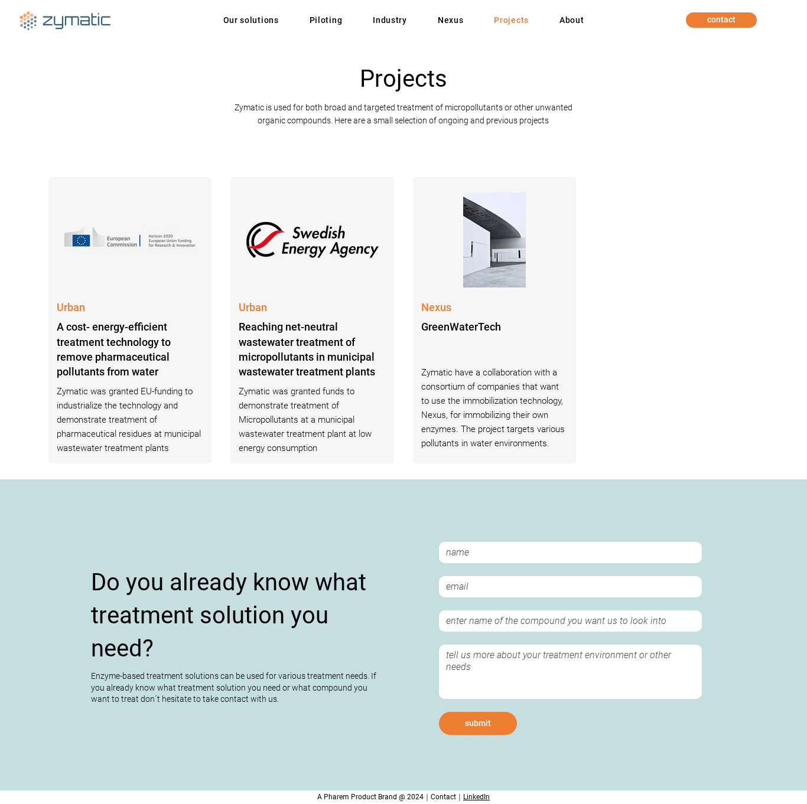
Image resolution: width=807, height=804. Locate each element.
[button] (251, 20)
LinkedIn (476, 797)
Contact (443, 797)
